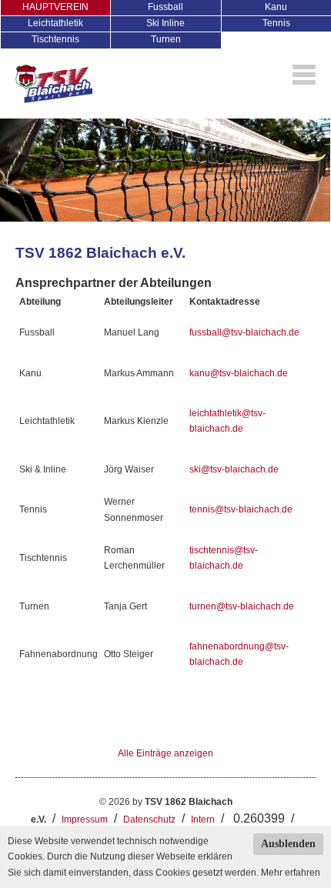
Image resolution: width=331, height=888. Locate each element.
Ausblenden (288, 844)
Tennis (276, 23)
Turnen (166, 39)
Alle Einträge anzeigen (165, 753)
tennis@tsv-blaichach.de (241, 509)
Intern (203, 819)
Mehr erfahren (290, 872)
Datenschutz (149, 819)
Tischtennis (55, 39)
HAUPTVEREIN (55, 7)
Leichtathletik (55, 23)
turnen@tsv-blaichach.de (241, 606)
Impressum (85, 819)
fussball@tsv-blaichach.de (244, 332)
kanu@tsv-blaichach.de (238, 373)
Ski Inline (165, 23)
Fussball (165, 7)
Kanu (276, 7)
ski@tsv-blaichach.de (234, 469)
